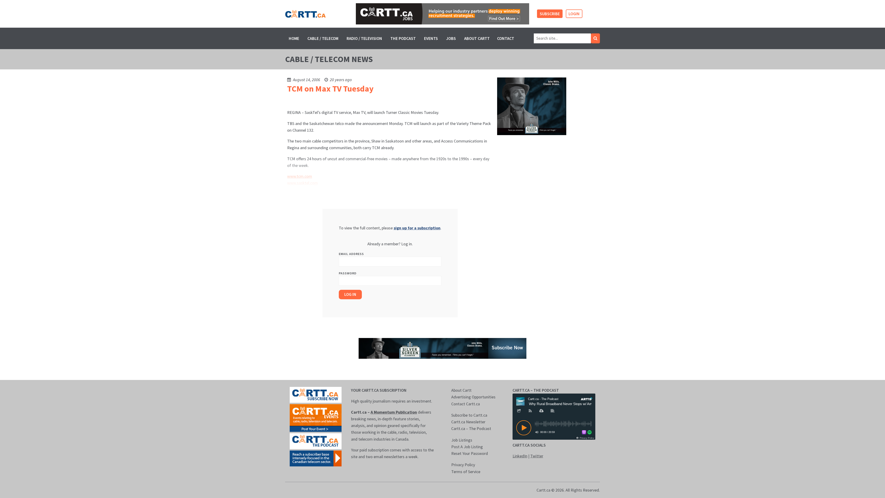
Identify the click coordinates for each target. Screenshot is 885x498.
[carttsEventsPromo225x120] (316, 417)
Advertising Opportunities (473, 397)
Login (574, 13)
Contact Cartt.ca (465, 403)
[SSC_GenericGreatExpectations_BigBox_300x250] (531, 106)
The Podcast (403, 38)
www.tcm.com (299, 176)
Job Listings (461, 440)
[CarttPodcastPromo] (316, 440)
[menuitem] (294, 38)
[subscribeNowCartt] (316, 394)
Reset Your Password (469, 453)
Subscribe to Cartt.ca (469, 415)
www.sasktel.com (302, 183)
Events (431, 38)
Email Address (351, 254)
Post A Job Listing (467, 446)
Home (294, 38)
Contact (505, 38)
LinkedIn (520, 456)
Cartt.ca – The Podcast (471, 428)
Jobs (451, 38)
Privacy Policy (463, 464)
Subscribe (550, 13)
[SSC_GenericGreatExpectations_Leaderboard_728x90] (442, 347)
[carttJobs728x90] (442, 14)
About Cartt (477, 38)
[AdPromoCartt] (316, 458)
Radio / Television (364, 38)
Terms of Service (465, 471)
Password (348, 273)
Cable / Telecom (322, 38)
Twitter (536, 456)
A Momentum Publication (394, 412)
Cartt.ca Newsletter (468, 421)
